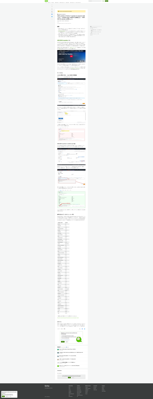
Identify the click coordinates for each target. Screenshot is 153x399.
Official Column (62, 2)
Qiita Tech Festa (79, 392)
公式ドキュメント (72, 47)
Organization (67, 2)
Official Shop (95, 389)
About (69, 387)
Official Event (57, 2)
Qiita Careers (72, 2)
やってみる (91, 28)
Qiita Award (78, 393)
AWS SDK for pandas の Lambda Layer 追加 (96, 32)
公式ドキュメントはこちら (75, 68)
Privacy (70, 389)
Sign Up (73, 377)
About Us (103, 387)
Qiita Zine (95, 388)
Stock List (49, 2)
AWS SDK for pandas (62, 40)
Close (10, 396)
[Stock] (52, 8)
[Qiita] (46, 1)
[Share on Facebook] (52, 14)
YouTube (86, 392)
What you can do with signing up (65, 339)
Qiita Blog (103, 389)
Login (3, 396)
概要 (90, 26)
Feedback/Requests (71, 393)
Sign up (7, 396)
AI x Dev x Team (78, 2)
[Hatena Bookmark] (52, 17)
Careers (103, 388)
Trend (46, 2)
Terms (69, 388)
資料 (59, 48)
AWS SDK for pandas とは (93, 27)
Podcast (86, 393)
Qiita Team (95, 387)
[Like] (52, 5)
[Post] (52, 12)
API (77, 396)
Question (52, 2)
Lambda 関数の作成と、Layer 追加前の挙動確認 (96, 30)
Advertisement (70, 396)
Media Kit (70, 392)
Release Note (78, 387)
